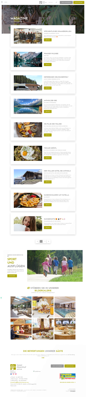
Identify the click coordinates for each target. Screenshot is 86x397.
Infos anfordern (66, 2)
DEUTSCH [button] (51, 2)
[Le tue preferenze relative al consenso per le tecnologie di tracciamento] (1, 298)
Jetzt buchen (78, 2)
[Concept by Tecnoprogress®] (72, 391)
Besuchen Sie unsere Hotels (67, 382)
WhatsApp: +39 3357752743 (19, 380)
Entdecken (12, 275)
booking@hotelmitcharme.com (20, 382)
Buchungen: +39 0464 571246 (19, 378)
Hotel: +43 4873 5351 (17, 377)
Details (48, 39)
